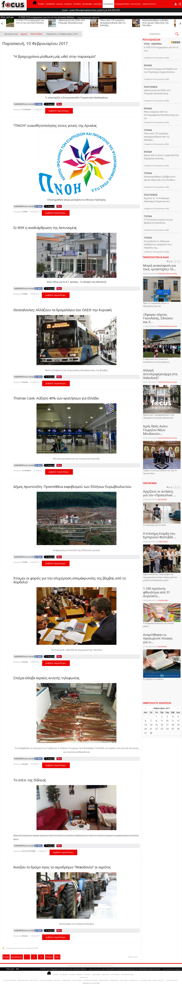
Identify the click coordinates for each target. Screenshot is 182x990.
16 (162, 724)
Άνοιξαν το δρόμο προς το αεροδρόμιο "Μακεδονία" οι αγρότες (62, 867)
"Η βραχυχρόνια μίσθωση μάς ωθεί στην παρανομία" (54, 56)
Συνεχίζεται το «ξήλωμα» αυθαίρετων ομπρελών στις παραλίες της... (158, 244)
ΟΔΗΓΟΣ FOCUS (149, 4)
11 (172, 720)
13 (145, 724)
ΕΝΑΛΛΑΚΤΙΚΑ (104, 980)
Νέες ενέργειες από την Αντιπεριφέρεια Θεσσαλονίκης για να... (161, 115)
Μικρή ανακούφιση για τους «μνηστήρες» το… (159, 267)
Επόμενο (49, 957)
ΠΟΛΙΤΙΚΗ (77, 4)
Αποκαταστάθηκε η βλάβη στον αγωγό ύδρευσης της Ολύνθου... (160, 178)
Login (175, 4)
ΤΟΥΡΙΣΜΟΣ (50, 4)
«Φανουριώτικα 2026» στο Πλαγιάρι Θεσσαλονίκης (157, 92)
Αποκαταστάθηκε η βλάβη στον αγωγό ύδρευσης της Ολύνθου (71, 23)
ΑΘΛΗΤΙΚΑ (97, 4)
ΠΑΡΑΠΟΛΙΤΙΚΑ (22, 980)
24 (167, 728)
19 (178, 724)
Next (179, 261)
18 (172, 724)
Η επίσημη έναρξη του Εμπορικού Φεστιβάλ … (159, 535)
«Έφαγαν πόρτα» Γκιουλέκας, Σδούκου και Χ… (158, 318)
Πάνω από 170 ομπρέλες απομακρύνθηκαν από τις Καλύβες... (156, 136)
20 (145, 728)
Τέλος (57, 957)
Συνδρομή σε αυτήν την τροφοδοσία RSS (22, 948)
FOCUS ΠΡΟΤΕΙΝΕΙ (28, 851)
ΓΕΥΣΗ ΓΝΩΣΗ (77, 980)
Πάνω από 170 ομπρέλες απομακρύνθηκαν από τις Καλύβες (29, 23)
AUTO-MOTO (34, 980)
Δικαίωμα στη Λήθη (75, 966)
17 (167, 724)
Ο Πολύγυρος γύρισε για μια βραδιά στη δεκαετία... (158, 221)
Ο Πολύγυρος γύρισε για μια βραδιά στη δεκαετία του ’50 (154, 23)
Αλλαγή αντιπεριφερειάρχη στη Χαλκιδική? (160, 374)
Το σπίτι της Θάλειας (29, 780)
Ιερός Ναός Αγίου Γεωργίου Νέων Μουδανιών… (155, 430)
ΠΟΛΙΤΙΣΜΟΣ (108, 4)
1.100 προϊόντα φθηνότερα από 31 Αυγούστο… (156, 592)
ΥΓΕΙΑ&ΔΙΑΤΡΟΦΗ (122, 4)
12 (178, 720)
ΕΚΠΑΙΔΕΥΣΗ (114, 980)
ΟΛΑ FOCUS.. (84, 977)
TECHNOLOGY (134, 980)
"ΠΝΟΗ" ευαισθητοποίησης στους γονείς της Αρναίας (55, 125)
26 (178, 728)
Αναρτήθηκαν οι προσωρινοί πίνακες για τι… (158, 638)
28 (151, 733)
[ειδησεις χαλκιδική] (34, 4)
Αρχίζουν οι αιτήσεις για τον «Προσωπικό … (159, 493)
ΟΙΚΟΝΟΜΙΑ (87, 4)
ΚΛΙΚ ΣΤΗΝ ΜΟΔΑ (46, 980)
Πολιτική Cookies (106, 966)
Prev (175, 261)
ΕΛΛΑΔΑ (59, 4)
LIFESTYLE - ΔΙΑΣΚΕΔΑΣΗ (62, 980)
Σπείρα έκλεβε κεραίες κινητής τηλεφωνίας (46, 677)
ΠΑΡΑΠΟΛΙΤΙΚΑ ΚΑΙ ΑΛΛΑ (168, 274)
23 (162, 728)
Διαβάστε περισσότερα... (59, 110)
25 (172, 728)
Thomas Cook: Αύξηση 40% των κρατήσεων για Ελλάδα (56, 398)
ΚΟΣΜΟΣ (68, 4)
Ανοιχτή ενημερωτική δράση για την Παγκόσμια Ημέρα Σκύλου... (160, 70)
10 (167, 720)
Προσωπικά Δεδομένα (91, 966)
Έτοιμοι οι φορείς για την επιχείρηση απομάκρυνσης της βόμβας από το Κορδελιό (69, 580)
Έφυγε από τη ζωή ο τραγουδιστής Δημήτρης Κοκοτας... (161, 157)
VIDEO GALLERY (158, 980)
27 (145, 733)
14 (151, 724)
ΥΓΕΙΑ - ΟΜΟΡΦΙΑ (153, 43)
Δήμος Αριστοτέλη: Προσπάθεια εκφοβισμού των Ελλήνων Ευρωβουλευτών (72, 486)
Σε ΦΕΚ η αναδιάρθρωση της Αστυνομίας (45, 227)
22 (156, 728)
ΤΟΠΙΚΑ (41, 4)
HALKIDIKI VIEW (145, 980)
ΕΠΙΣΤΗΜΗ (124, 980)
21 (151, 728)
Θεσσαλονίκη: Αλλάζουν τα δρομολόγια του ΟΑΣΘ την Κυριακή (62, 309)
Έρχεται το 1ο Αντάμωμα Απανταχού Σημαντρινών (113, 21)
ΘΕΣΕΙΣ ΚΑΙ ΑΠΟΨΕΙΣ (90, 980)
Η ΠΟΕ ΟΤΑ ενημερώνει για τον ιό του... (161, 49)
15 (156, 724)
